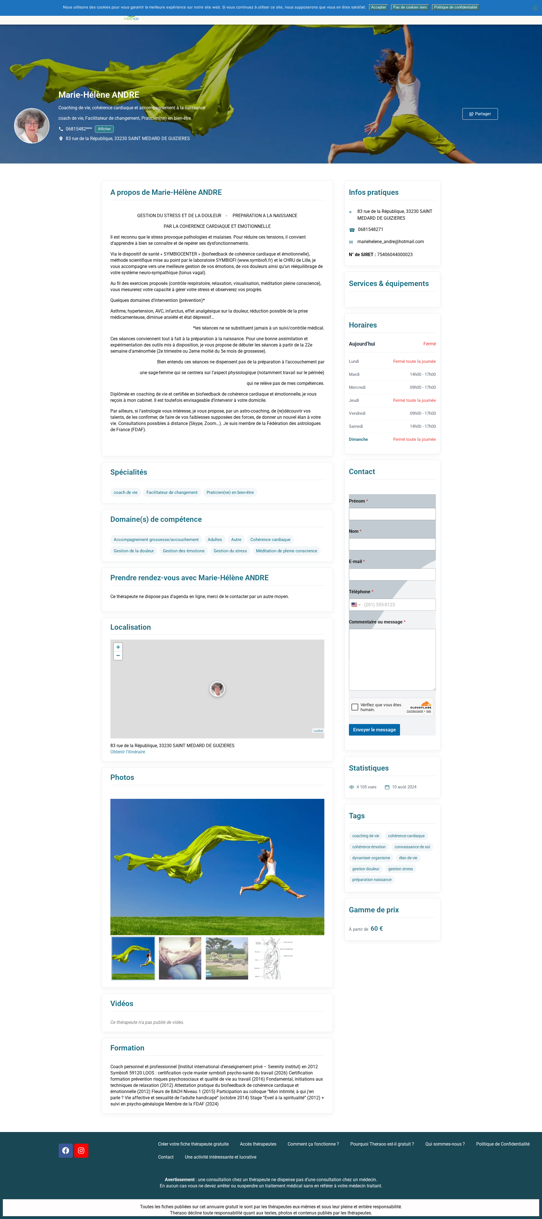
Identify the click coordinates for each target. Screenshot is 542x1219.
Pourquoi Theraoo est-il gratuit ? (382, 1144)
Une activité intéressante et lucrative (220, 1157)
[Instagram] (81, 1151)
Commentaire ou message (377, 622)
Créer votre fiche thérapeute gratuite (193, 1144)
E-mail (357, 561)
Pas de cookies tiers (410, 7)
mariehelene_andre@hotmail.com (390, 241)
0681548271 (370, 229)
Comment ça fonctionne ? (313, 1144)
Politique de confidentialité (455, 7)
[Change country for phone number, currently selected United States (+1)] (355, 605)
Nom (355, 531)
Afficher (104, 129)
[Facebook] (66, 1151)
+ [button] (118, 647)
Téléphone (361, 591)
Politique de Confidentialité (503, 1144)
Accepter (378, 7)
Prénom (358, 501)
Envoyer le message (374, 729)
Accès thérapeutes (258, 1144)
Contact (166, 1157)
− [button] (118, 655)
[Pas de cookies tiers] (535, 8)
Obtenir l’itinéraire (127, 751)
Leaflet (318, 730)
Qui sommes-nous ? (445, 1144)
